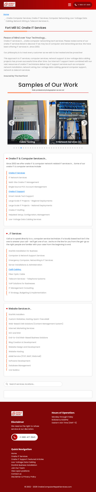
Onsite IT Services (17, 173)
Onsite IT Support (17, 191)
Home (6, 14)
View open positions (20, 471)
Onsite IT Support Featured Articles (27, 459)
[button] (12, 123)
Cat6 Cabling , (15, 269)
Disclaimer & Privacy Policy (23, 476)
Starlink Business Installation (24, 465)
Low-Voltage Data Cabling (23, 462)
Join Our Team (18, 468)
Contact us (16, 474)
